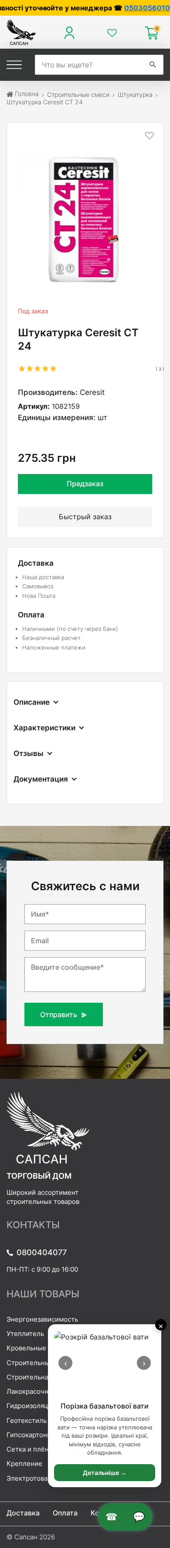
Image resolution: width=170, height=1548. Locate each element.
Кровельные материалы (45, 1348)
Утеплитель (25, 1333)
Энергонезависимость (42, 1319)
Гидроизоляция (31, 1406)
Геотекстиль (27, 1420)
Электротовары (31, 1478)
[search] (153, 64)
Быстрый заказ (85, 516)
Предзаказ (85, 483)
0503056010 (118, 7)
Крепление (24, 1463)
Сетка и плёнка (31, 1449)
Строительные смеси (41, 1363)
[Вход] (71, 33)
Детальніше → (104, 1472)
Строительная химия (40, 1377)
